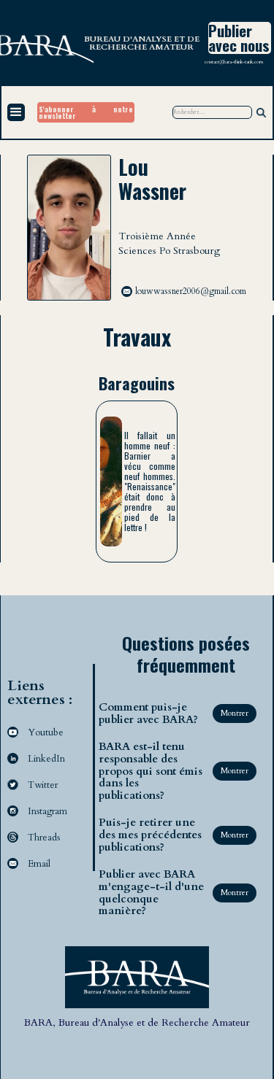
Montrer (234, 713)
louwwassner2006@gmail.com (190, 291)
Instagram (47, 811)
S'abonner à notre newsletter (86, 112)
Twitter (43, 785)
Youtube (46, 732)
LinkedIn (46, 758)
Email (39, 863)
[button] (16, 112)
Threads (44, 837)
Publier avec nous (239, 38)
